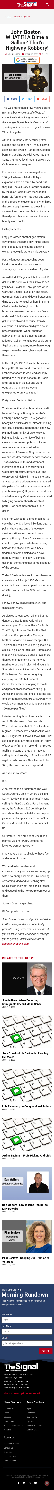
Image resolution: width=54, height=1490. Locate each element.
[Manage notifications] (47, 1483)
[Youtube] (35, 1483)
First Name (7, 1314)
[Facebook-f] (18, 1483)
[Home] (3, 16)
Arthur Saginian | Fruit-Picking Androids (26, 1155)
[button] (7, 4)
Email (4, 1338)
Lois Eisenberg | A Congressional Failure (26, 1106)
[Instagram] (30, 1483)
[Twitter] (24, 1483)
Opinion (26, 16)
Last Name (7, 1326)
